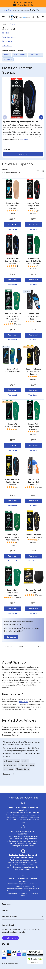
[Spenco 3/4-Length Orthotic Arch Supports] (12, 520)
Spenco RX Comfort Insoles (12, 425)
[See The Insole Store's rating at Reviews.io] (35, 953)
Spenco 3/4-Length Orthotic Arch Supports (12, 537)
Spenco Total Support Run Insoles (33, 316)
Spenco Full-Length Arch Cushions (33, 426)
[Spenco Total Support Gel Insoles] (33, 465)
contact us (23, 701)
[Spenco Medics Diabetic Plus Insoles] (12, 189)
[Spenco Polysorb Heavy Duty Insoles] (33, 520)
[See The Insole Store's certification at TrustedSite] (35, 960)
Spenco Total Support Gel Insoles (33, 482)
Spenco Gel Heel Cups (33, 591)
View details (13, 229)
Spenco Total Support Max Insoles (33, 205)
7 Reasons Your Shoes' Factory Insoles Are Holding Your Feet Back (22, 743)
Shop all (5, 33)
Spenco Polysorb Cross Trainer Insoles (33, 371)
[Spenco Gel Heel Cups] (33, 575)
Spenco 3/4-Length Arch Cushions (12, 592)
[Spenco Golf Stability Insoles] (12, 354)
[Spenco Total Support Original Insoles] (23, 98)
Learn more (7, 41)
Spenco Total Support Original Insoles (20, 121)
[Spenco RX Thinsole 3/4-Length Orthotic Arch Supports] (12, 299)
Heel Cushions (35, 54)
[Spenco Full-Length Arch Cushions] (33, 410)
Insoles (7, 54)
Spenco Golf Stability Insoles (12, 370)
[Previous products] (5, 117)
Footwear (8, 59)
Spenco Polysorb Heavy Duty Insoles (33, 535)
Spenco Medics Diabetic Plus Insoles (12, 205)
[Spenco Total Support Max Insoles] (33, 189)
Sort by (5, 169)
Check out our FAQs (20, 929)
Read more (24, 139)
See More (23, 154)
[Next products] (41, 117)
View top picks (9, 37)
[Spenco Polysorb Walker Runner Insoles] (12, 465)
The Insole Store (12, 963)
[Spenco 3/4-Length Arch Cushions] (12, 575)
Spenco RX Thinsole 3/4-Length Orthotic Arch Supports (12, 317)
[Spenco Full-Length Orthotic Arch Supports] (33, 244)
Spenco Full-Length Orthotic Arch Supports (33, 261)
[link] (9, 646)
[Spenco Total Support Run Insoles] (33, 299)
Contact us (7, 45)
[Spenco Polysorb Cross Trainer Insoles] (33, 354)
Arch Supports (19, 54)
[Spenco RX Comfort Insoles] (12, 410)
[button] (42, 17)
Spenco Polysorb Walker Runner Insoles (12, 482)
